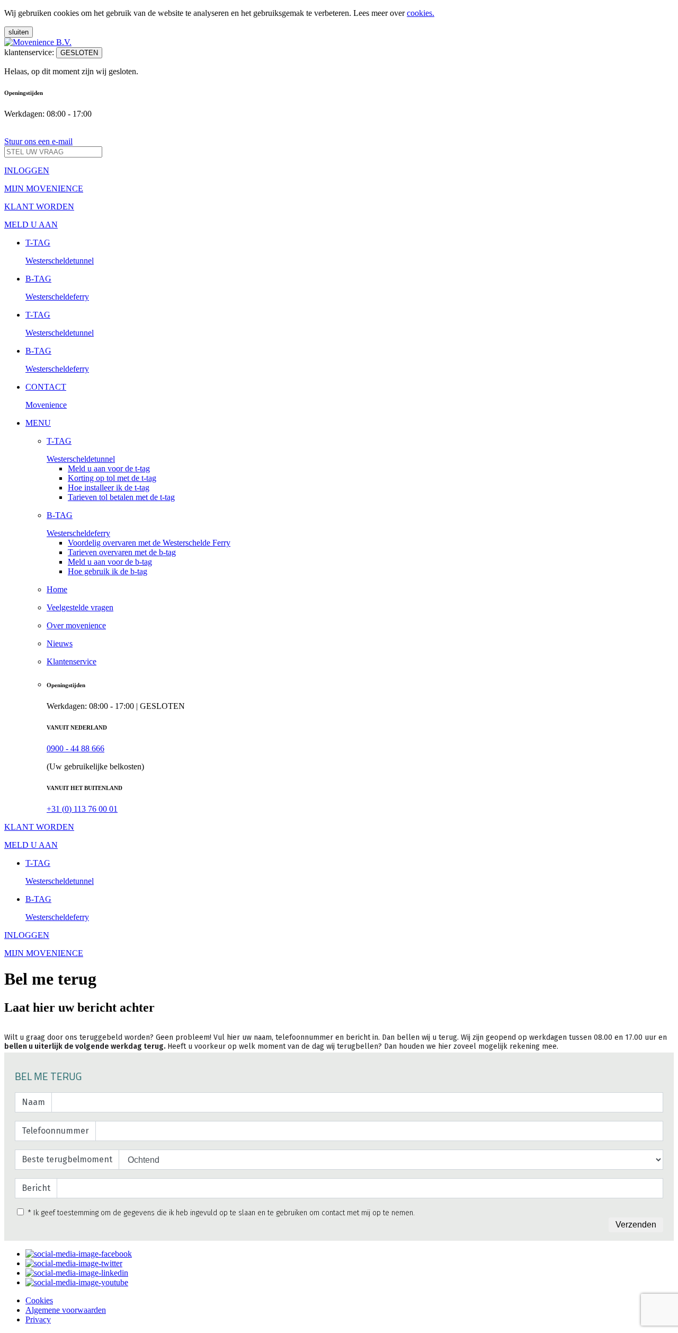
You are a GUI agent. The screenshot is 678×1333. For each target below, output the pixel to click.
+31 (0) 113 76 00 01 (82, 808)
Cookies (39, 1300)
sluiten (18, 32)
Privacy (38, 1319)
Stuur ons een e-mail (38, 141)
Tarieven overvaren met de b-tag (122, 552)
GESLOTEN (79, 53)
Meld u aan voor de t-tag (109, 468)
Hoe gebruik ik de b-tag (107, 571)
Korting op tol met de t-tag (112, 478)
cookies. (420, 12)
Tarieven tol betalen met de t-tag (121, 497)
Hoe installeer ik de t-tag (108, 487)
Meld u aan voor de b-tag (110, 561)
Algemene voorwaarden (65, 1309)
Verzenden (635, 1224)
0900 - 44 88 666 (75, 748)
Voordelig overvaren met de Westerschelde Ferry (149, 542)
